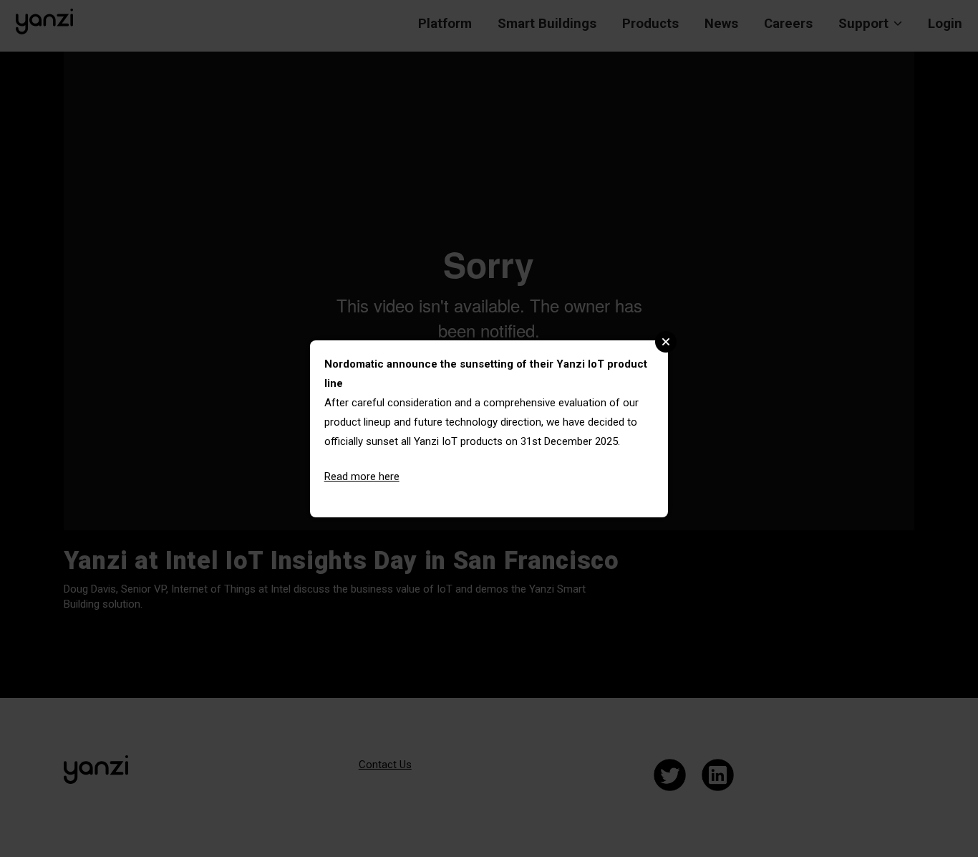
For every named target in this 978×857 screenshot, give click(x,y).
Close (666, 342)
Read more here (362, 476)
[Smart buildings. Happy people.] (44, 21)
